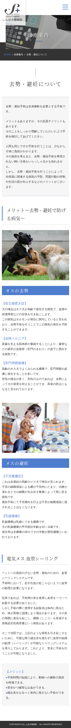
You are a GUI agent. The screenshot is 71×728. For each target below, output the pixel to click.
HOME (7, 54)
